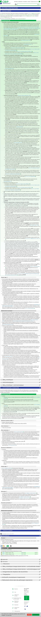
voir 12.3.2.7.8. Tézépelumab (30, 176)
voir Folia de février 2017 (25, 40)
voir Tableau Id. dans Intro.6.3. (24, 496)
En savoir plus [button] (8, 615)
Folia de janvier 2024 (16, 28)
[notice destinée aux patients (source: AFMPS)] (4, 552)
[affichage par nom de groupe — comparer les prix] (1, 552)
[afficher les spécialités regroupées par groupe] (4, 546)
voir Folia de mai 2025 (12, 445)
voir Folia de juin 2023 (8, 356)
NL (37, 1)
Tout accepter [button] (35, 614)
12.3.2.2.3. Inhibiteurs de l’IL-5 (5, 17)
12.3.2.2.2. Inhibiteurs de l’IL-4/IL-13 (28, 15)
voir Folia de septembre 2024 (8, 324)
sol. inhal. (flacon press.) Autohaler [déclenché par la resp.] (11, 551)
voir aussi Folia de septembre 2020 (24, 95)
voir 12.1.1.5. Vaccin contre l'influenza (17, 47)
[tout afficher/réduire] (37, 548)
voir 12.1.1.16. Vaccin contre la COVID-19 (24, 51)
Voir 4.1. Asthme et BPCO (6, 468)
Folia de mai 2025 (19, 126)
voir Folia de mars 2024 (34, 225)
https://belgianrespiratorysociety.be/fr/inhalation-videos (23, 320)
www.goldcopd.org (7, 181)
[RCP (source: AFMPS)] (3, 552)
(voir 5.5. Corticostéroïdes (35, 266)
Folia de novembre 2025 (9, 68)
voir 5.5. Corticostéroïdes (20, 18)
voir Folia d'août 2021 (18, 142)
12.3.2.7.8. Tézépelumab (7, 14)
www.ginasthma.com (27, 44)
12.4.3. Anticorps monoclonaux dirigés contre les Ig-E (23, 14)
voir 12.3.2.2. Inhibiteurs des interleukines (12, 173)
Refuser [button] (29, 614)
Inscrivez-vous (27, 597)
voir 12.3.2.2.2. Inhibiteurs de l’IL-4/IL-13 (32, 238)
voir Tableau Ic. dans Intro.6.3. (30, 493)
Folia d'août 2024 (13, 29)
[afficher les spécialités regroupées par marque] (2, 546)
